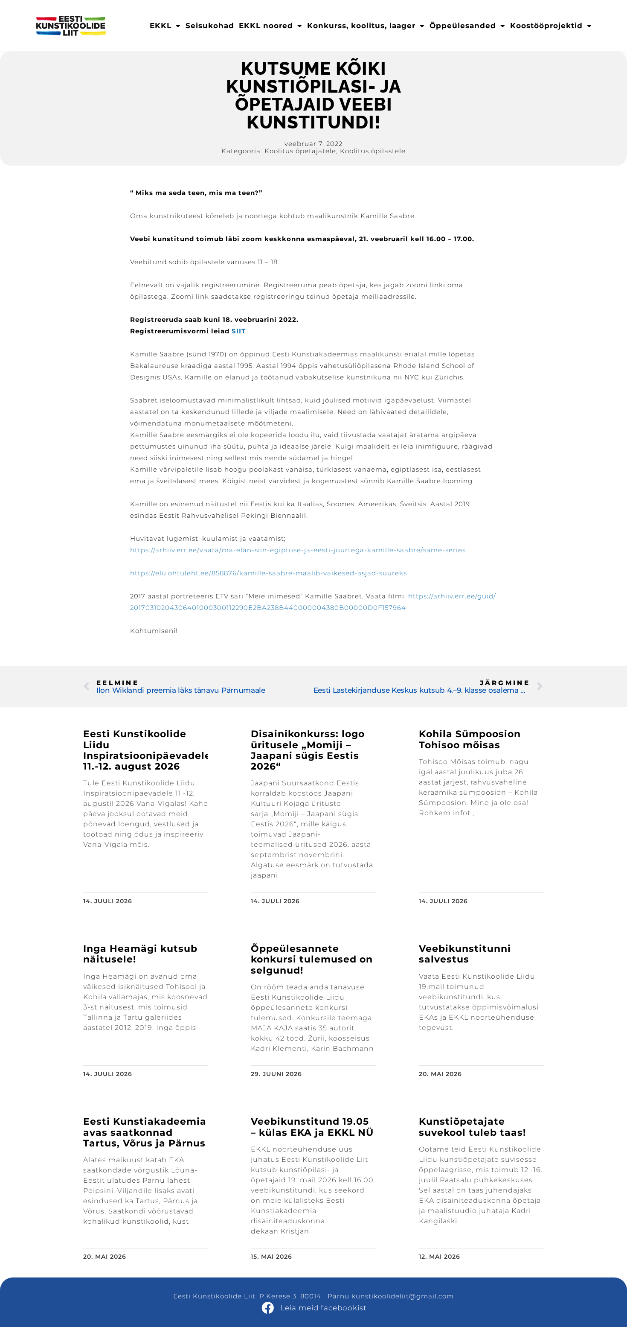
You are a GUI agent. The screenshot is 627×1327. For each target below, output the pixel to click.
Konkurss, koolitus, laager (361, 25)
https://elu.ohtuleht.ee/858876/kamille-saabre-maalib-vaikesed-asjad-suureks (268, 573)
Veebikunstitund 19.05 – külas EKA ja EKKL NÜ (312, 1127)
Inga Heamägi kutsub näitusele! (140, 954)
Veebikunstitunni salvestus (465, 954)
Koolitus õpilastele (373, 151)
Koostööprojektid (546, 25)
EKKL (160, 25)
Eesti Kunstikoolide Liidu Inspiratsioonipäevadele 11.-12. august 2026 (147, 750)
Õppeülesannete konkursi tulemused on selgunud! (312, 959)
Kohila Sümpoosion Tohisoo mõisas (470, 739)
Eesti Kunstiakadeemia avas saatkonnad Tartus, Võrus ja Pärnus (144, 1132)
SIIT (239, 331)
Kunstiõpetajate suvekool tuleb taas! (472, 1127)
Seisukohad (210, 25)
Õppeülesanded (463, 25)
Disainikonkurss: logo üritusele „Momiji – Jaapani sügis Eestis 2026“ (308, 750)
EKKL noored (266, 25)
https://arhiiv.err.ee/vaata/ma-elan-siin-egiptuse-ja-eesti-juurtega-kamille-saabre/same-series (298, 550)
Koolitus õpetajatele (300, 151)
